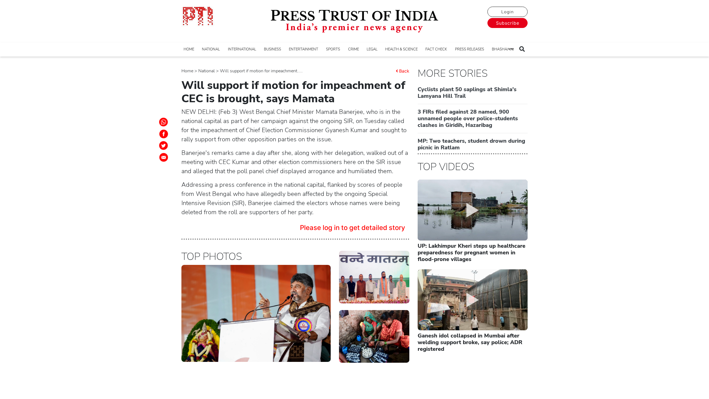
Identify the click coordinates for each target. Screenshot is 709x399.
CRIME (353, 49)
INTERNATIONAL (242, 49)
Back (404, 71)
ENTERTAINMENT (303, 49)
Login (507, 12)
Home (187, 71)
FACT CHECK (436, 49)
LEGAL (372, 49)
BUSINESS (272, 49)
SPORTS (333, 49)
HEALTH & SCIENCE (401, 49)
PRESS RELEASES (469, 49)
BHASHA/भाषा (503, 49)
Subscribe (507, 23)
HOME (189, 49)
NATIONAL (211, 49)
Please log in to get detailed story (352, 228)
